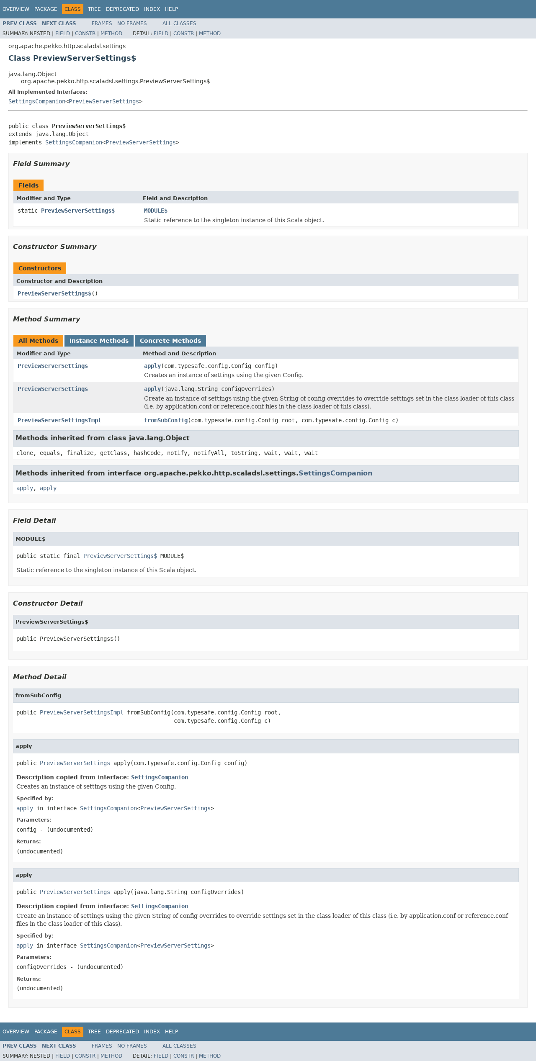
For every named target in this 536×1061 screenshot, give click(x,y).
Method (111, 33)
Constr (85, 33)
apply (152, 365)
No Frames (132, 23)
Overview (16, 9)
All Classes (179, 23)
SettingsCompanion (36, 101)
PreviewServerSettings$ (78, 210)
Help (171, 9)
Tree (94, 9)
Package (45, 9)
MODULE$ (156, 210)
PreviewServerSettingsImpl (59, 420)
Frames (102, 23)
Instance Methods (99, 340)
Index (152, 9)
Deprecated (122, 9)
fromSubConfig (166, 420)
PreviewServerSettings (104, 101)
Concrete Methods (170, 340)
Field (62, 33)
